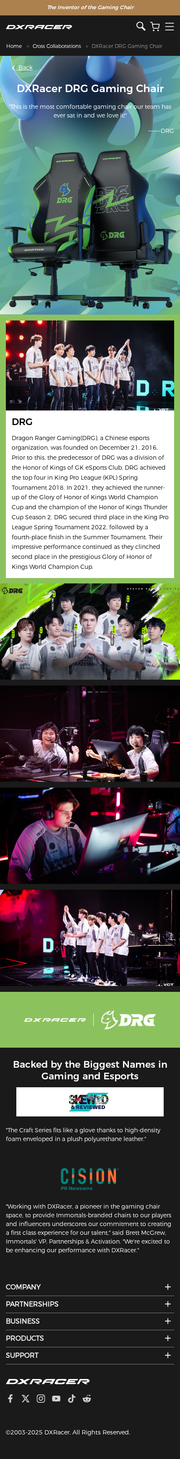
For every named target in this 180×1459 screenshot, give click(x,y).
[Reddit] (90, 1399)
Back (25, 67)
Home (14, 46)
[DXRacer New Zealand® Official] (71, 27)
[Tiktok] (74, 1399)
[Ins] (44, 1399)
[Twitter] (28, 1399)
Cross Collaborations (57, 46)
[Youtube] (59, 1399)
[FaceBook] (13, 1399)
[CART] (155, 26)
